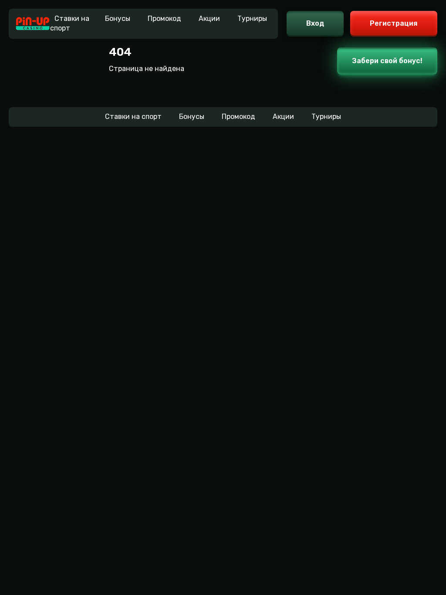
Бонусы (117, 18)
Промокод (164, 18)
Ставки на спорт (69, 23)
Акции (209, 18)
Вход (315, 23)
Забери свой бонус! (387, 61)
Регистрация (394, 23)
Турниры (252, 18)
